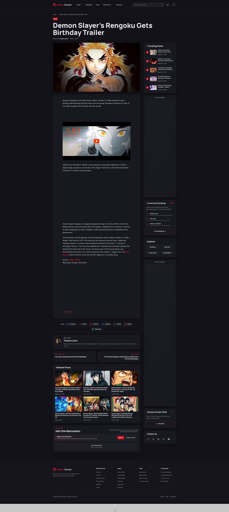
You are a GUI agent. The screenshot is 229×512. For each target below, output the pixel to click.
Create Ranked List (166, 475)
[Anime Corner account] (174, 5)
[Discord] (169, 439)
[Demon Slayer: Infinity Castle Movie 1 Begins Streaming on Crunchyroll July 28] (68, 404)
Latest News (121, 472)
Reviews (120, 481)
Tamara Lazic (64, 38)
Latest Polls (142, 472)
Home (55, 14)
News (55, 19)
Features (120, 487)
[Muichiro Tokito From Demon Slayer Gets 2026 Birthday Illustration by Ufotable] (96, 378)
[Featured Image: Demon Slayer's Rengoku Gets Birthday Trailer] (96, 67)
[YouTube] (164, 439)
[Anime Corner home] (62, 4)
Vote (172, 412)
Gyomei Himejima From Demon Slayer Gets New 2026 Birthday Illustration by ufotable (68, 389)
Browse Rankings (166, 472)
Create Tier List (165, 478)
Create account (130, 437)
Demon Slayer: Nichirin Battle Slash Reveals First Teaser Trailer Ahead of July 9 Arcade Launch (96, 415)
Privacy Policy (100, 481)
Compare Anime (144, 481)
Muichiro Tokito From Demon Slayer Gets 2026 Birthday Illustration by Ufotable (95, 389)
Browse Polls (143, 475)
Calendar (119, 5)
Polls (97, 5)
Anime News (152, 252)
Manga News (167, 252)
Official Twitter (75, 260)
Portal (162, 496)
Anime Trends (143, 478)
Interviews (121, 484)
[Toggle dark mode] (168, 5)
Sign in (121, 437)
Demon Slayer (68, 311)
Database (89, 5)
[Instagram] (158, 439)
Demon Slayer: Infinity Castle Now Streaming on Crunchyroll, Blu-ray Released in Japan (123, 389)
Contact (98, 475)
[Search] (161, 4)
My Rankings (164, 481)
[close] (115, 505)
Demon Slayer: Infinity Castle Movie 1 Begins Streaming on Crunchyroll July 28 (68, 415)
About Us (99, 472)
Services (98, 484)
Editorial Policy (100, 478)
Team (97, 487)
